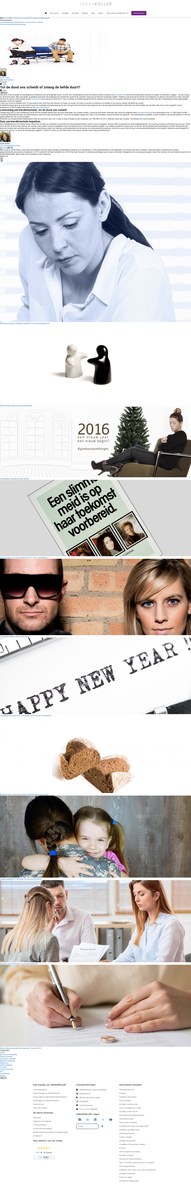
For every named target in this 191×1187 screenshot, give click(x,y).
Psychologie (5, 1073)
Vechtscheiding (6, 1065)
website (5, 148)
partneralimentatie (42, 107)
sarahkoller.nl (8, 80)
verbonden (36, 99)
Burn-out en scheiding (8, 1055)
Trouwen (3, 1067)
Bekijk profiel (15, 146)
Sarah (2, 1052)
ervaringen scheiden (8, 1059)
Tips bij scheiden (6, 1069)
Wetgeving (4, 1063)
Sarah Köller (5, 78)
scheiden (119, 95)
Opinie (2, 1075)
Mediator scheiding (7, 1061)
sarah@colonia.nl (86, 1105)
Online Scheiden (6, 1057)
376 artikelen (5, 146)
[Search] (102, 1126)
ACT (1, 1071)
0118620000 (83, 1101)
